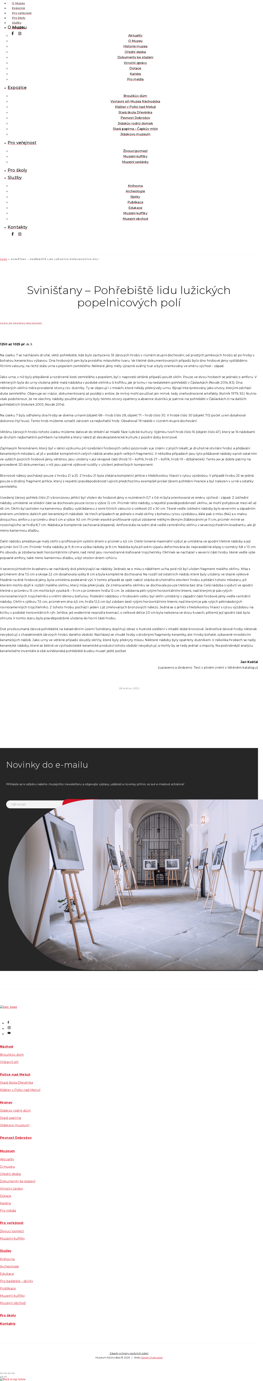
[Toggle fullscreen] (9, 1373)
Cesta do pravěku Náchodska (21, 323)
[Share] (5, 1373)
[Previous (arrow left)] (1, 1376)
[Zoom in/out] (13, 1373)
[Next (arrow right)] (5, 1376)
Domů (3, 259)
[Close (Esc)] (1, 1373)
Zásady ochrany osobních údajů (129, 1353)
